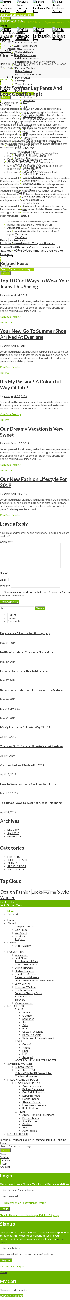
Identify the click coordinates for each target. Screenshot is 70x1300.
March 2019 (14, 836)
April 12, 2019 (19, 396)
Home (3, 63)
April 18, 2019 (19, 493)
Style (63, 891)
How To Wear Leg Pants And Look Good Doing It (30, 783)
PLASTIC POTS (16, 866)
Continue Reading (10, 316)
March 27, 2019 (20, 443)
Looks (37, 892)
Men (47, 892)
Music (53, 893)
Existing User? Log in (12, 1266)
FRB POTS (13, 63)
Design (4, 240)
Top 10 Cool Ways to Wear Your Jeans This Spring (34, 284)
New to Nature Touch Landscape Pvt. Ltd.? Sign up (29, 1215)
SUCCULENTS (15, 869)
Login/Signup (7, 905)
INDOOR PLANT (17, 859)
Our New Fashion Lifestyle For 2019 (22, 765)
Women (7, 897)
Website (5, 585)
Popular (12, 617)
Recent (12, 614)
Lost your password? (34, 1202)
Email (4, 579)
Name (4, 573)
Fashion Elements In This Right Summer (24, 670)
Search (5, 18)
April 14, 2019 (19, 295)
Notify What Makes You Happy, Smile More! (27, 652)
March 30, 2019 (20, 102)
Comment (6, 541)
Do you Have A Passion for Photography (25, 633)
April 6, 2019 (18, 345)
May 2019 (13, 830)
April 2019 (13, 833)
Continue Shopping (11, 1295)
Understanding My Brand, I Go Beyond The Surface (31, 689)
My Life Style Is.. (10, 708)
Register (5, 1260)
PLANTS (12, 863)
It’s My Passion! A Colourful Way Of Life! (25, 727)
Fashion (13, 240)
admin (7, 102)
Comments (14, 621)
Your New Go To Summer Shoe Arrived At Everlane (33, 334)
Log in (4, 1208)
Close (19, 905)
